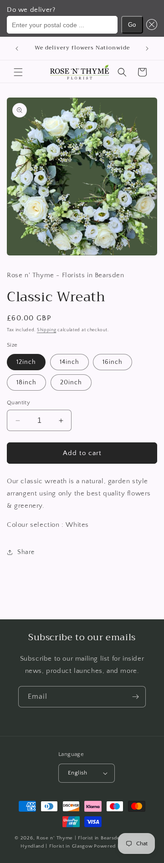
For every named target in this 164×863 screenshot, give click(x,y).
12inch (26, 362)
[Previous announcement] (17, 49)
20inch (71, 382)
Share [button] (26, 552)
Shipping (46, 330)
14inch (69, 362)
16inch (112, 362)
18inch (26, 382)
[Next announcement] (147, 49)
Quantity (18, 402)
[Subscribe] (135, 696)
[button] (150, 25)
